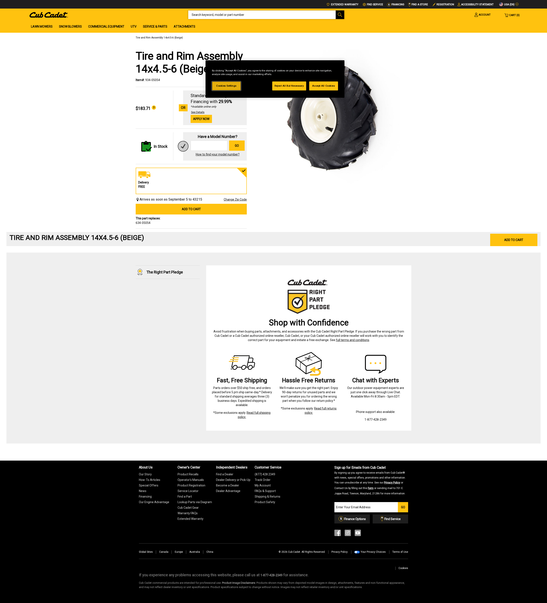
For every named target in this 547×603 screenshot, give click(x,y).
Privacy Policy (392, 482)
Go (237, 145)
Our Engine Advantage (154, 502)
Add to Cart (191, 209)
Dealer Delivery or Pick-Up (233, 480)
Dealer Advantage (228, 491)
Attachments (184, 26)
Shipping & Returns (267, 496)
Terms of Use (400, 551)
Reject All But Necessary (289, 85)
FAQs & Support (265, 491)
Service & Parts (155, 26)
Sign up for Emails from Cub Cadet (370, 480)
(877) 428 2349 (265, 474)
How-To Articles (149, 480)
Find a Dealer (224, 474)
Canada (163, 551)
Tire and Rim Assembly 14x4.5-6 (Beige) (159, 37)
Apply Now (201, 119)
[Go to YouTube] (358, 534)
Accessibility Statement (477, 4)
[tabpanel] (331, 118)
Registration (445, 4)
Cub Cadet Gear (188, 507)
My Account (263, 485)
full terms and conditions (352, 340)
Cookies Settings (226, 85)
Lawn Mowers (42, 26)
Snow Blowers (70, 26)
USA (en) (509, 4)
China (209, 551)
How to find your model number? (218, 154)
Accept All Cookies (323, 85)
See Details (197, 112)
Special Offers (148, 485)
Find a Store (419, 4)
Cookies (403, 568)
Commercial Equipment (106, 26)
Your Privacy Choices (373, 551)
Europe (179, 551)
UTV (134, 26)
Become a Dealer (227, 485)
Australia (194, 551)
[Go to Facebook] (337, 534)
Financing (397, 4)
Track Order (263, 480)
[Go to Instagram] (348, 534)
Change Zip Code (235, 199)
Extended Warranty (344, 4)
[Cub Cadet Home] (48, 14)
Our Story (145, 474)
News (142, 491)
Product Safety (265, 502)
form (370, 488)
